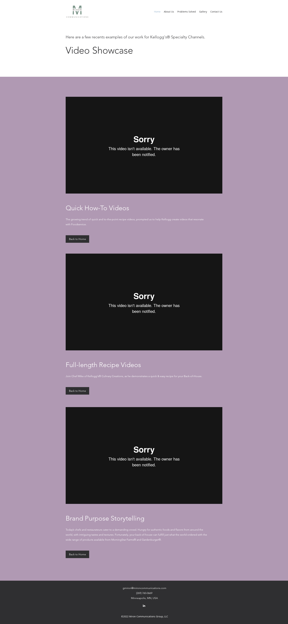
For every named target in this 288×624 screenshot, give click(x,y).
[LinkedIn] (144, 605)
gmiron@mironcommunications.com (144, 588)
